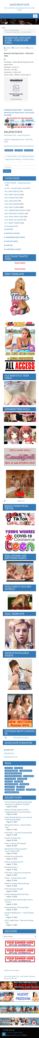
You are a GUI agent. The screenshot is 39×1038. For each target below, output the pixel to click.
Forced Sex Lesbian (11, 770)
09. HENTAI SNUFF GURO (14, 217)
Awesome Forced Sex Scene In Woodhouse (19, 146)
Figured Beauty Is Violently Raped (17, 907)
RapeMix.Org (9, 753)
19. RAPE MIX (8, 245)
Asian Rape (9, 768)
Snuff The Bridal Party (13, 838)
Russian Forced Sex (11, 784)
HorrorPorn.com (25, 770)
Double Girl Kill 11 (12, 867)
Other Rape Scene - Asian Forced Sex (17, 135)
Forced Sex (9, 150)
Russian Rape (24, 784)
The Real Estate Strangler (14, 889)
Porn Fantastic (10, 779)
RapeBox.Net (9, 750)
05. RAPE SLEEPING (13, 204)
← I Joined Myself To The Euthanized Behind (19, 156)
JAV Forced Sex (28, 776)
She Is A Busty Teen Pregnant (16, 843)
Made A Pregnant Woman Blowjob (17, 883)
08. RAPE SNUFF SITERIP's (15, 213)
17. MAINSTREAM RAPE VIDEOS (14, 237)
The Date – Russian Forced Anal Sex (18, 873)
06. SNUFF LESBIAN (13, 207)
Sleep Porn (20, 787)
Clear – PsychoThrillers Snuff (16, 878)
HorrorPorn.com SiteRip (13, 773)
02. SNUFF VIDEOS (12, 195)
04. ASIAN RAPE (11, 201)
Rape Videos (28, 150)
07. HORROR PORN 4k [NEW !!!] (16, 210)
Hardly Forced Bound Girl (14, 856)
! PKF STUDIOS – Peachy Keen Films (18, 183)
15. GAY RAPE (8, 229)
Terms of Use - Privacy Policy (12, 1032)
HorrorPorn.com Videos (13, 776)
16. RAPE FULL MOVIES (11, 233)
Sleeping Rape (10, 787)
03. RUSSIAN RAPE (12, 198)
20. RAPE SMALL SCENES (12, 249)
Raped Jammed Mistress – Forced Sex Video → (19, 160)
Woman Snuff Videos (12, 792)
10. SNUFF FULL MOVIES (14, 220)
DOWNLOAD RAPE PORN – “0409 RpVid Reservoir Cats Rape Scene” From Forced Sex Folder (19, 112)
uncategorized (11, 226)
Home (4, 28)
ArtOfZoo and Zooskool (11, 970)
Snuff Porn (20, 789)
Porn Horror (22, 779)
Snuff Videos (31, 789)
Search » (7, 171)
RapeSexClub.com (10, 757)
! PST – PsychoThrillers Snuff (16, 188)
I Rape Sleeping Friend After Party (17, 894)
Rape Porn (19, 150)
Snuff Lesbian (10, 789)
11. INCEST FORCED (13, 223)
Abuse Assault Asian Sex (14, 862)
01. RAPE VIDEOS (14, 30)
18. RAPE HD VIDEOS (11, 241)
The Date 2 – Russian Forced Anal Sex (19, 833)
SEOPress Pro (17, 1035)
